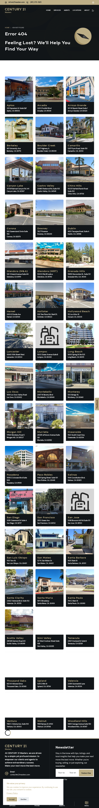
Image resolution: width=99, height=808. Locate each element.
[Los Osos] (19, 382)
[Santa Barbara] (80, 548)
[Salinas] (80, 466)
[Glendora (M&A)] (19, 261)
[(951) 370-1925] (27, 2)
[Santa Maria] (49, 588)
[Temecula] (80, 629)
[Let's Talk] (93, 10)
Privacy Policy (12, 793)
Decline (23, 799)
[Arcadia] (49, 95)
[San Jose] (80, 507)
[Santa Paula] (80, 588)
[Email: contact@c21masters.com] (6, 773)
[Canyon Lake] (19, 177)
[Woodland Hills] (80, 711)
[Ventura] (19, 711)
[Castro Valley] (49, 177)
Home (48, 10)
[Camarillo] (80, 135)
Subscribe (86, 773)
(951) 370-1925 (35, 2)
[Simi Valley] (49, 629)
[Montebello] (49, 382)
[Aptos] (19, 95)
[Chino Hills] (80, 177)
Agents (67, 10)
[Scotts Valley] (19, 629)
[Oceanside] (80, 423)
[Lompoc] (49, 341)
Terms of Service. (73, 779)
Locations (77, 10)
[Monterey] (80, 382)
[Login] (93, 2)
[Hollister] (49, 301)
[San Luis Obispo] (19, 548)
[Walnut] (49, 711)
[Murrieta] (49, 423)
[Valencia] (80, 671)
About (86, 10)
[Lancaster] (19, 341)
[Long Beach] (80, 341)
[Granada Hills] (80, 261)
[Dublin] (80, 220)
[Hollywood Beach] (80, 301)
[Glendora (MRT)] (49, 261)
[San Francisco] (49, 507)
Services (57, 10)
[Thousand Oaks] (19, 671)
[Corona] (19, 220)
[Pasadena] (19, 466)
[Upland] (49, 671)
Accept (12, 799)
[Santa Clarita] (19, 588)
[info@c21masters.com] (6, 2)
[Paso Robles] (49, 466)
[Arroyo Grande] (80, 95)
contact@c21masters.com (20, 775)
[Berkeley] (19, 135)
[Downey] (49, 220)
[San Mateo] (49, 548)
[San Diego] (19, 507)
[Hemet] (19, 301)
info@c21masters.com (17, 2)
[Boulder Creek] (49, 135)
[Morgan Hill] (19, 423)
